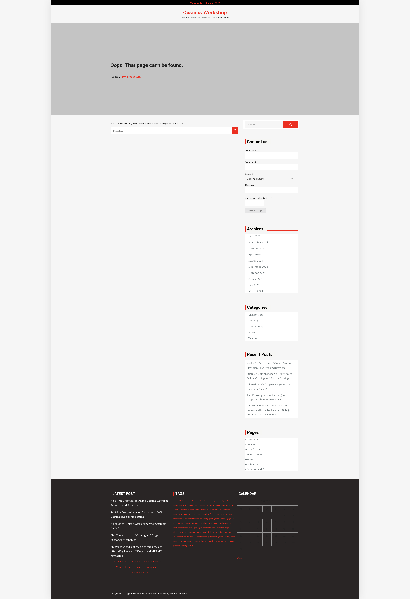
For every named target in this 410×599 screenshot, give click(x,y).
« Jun (239, 558)
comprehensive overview (209, 510)
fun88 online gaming (200, 519)
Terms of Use (253, 454)
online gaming (194, 528)
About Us (250, 444)
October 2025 (256, 248)
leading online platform (201, 523)
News (251, 332)
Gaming (253, 320)
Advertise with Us (256, 469)
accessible (177, 501)
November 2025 (258, 242)
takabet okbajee (179, 541)
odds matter (183, 528)
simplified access (220, 532)
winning (184, 546)
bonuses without (207, 505)
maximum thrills (217, 523)
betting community (216, 501)
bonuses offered (194, 505)
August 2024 (256, 278)
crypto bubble (189, 514)
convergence (178, 514)
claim (196, 510)
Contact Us (252, 439)
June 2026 (254, 236)
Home (249, 459)
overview (220, 528)
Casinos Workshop (205, 12)
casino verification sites (224, 505)
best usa (185, 501)
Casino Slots (255, 314)
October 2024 (257, 272)
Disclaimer (251, 464)
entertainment (219, 514)
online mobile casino (208, 528)
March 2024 (255, 291)
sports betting (213, 537)
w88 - (221, 541)
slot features (202, 537)
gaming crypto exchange (219, 519)
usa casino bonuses (211, 541)
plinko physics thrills (204, 532)
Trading (253, 338)
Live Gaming (256, 326)
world (190, 546)
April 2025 (254, 254)
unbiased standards (195, 541)
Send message (255, 210)
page (227, 528)
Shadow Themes (178, 593)
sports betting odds (227, 537)
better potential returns (199, 501)
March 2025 (255, 260)
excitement (187, 519)
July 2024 (253, 285)
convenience (225, 510)
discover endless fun (204, 514)
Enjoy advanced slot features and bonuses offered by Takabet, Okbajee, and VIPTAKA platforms (269, 410)
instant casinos (185, 523)
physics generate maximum (184, 532)
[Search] (235, 130)
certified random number (183, 510)
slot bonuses (191, 537)
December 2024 (258, 266)
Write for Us (253, 449)
